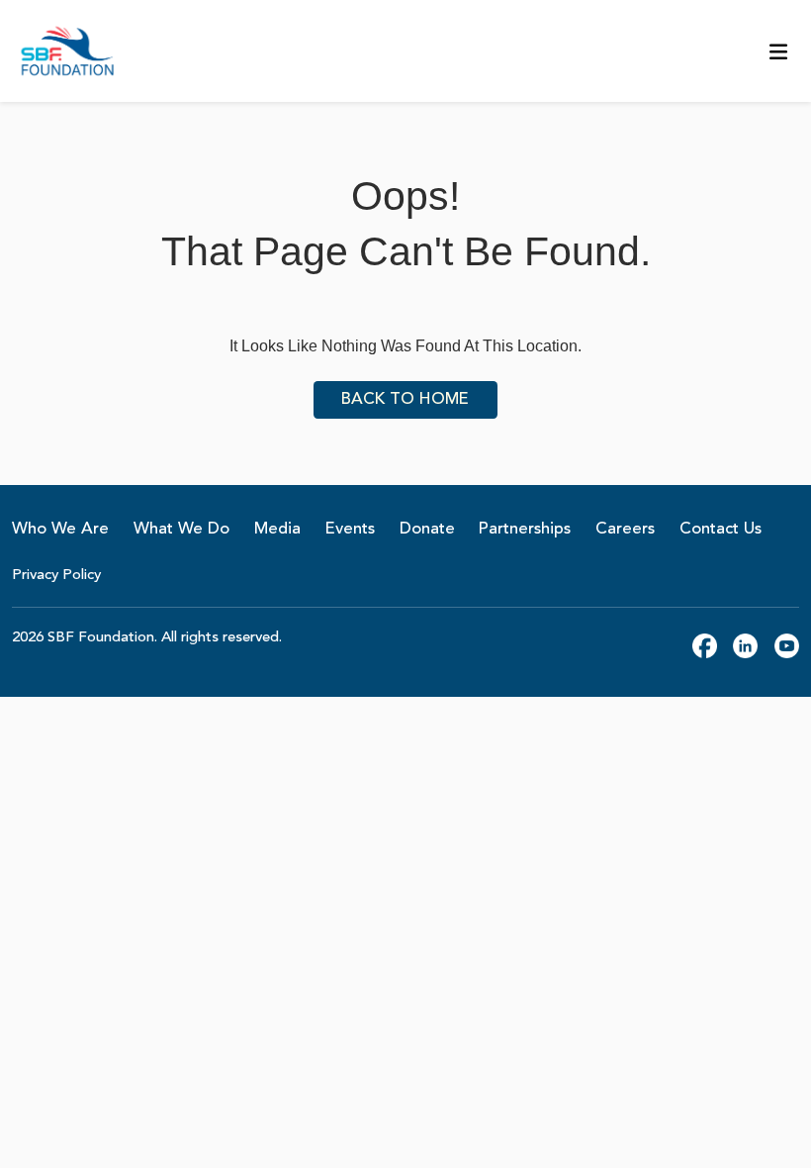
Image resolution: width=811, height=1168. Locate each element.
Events (350, 529)
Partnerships (525, 529)
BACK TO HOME (405, 399)
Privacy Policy (56, 575)
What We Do (181, 529)
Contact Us (720, 529)
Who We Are (60, 529)
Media (277, 529)
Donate (427, 529)
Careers (625, 529)
